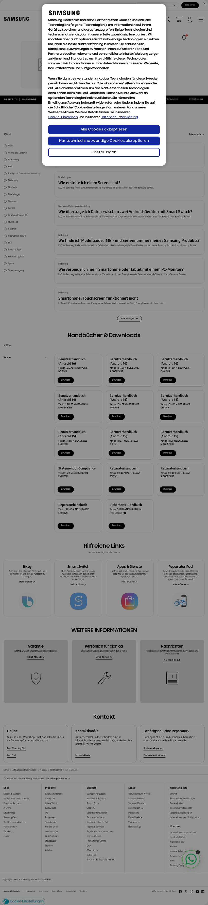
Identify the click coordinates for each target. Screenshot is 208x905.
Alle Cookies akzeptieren (104, 129)
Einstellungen (104, 152)
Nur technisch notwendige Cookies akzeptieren (104, 141)
